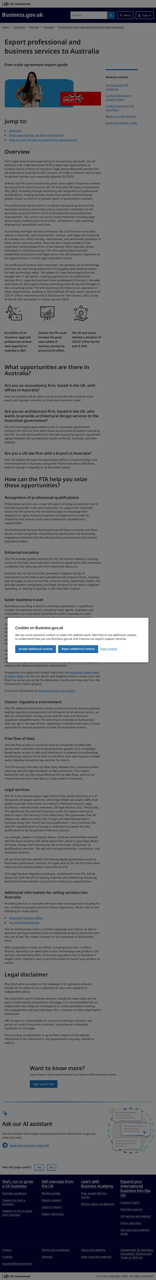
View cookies (108, 649)
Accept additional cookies (36, 649)
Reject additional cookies (78, 649)
